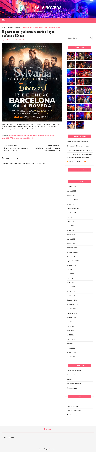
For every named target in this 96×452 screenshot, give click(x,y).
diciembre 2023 (72, 248)
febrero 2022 (71, 344)
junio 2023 (70, 274)
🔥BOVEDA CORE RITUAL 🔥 (76, 161)
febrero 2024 (71, 239)
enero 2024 (71, 243)
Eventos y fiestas (73, 375)
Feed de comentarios (74, 411)
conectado (21, 163)
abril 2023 (70, 283)
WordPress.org (72, 415)
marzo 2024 (71, 235)
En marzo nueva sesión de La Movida (79, 150)
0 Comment (24, 40)
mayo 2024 (71, 226)
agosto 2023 (71, 265)
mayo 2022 (70, 331)
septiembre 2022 (73, 313)
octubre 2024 (71, 204)
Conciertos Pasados (74, 371)
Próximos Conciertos (74, 384)
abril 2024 (70, 230)
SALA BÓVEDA (48, 7)
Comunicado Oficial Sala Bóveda (78, 146)
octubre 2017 (71, 357)
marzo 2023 (71, 287)
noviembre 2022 (72, 304)
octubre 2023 (71, 256)
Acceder (70, 402)
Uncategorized (72, 388)
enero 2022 (71, 348)
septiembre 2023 (73, 261)
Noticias (69, 379)
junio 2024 (70, 222)
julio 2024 (70, 217)
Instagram (48, 429)
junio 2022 (70, 326)
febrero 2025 (71, 191)
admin (6, 40)
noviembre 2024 (72, 200)
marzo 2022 (71, 339)
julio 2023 (70, 270)
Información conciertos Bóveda (77, 142)
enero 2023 (71, 296)
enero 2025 (71, 195)
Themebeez (53, 449)
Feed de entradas (73, 406)
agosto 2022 (71, 318)
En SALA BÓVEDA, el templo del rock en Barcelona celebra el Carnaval (79, 156)
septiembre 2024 (73, 208)
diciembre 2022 (72, 300)
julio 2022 (70, 322)
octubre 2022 (71, 309)
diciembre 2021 (72, 352)
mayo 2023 (70, 278)
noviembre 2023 (72, 252)
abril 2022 (70, 335)
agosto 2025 (71, 187)
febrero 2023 (71, 291)
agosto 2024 (71, 213)
